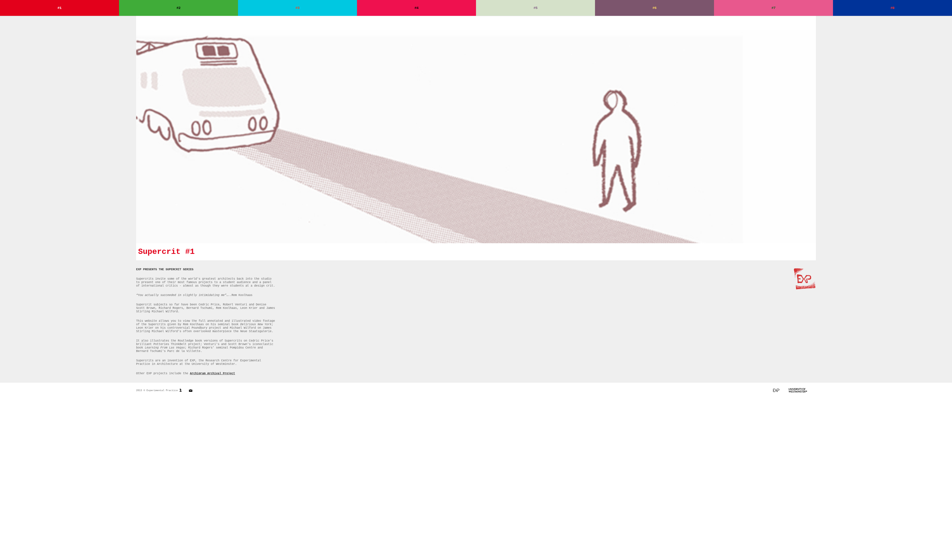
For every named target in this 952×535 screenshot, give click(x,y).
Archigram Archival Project (212, 373)
